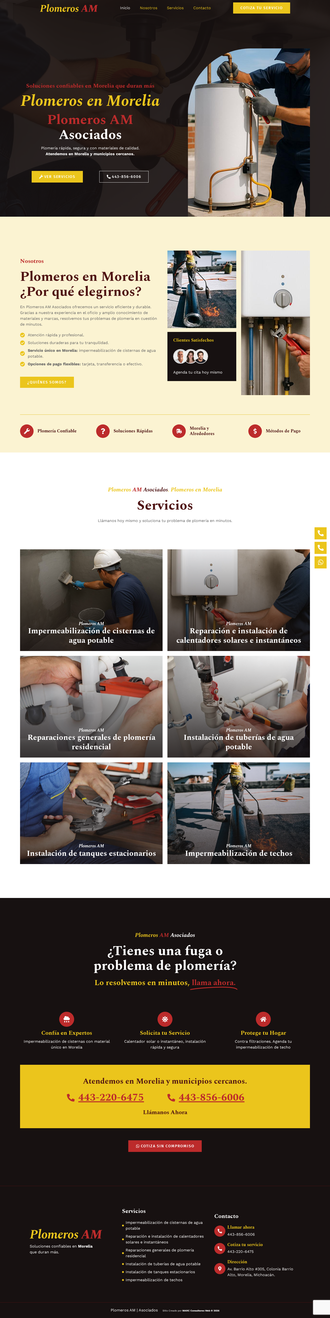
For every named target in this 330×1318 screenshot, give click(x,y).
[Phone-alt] (321, 548)
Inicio (125, 8)
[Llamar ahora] (219, 1231)
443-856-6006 (211, 1097)
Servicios (175, 8)
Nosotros (148, 8)
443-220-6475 (111, 1097)
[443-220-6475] (71, 1098)
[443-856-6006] (171, 1098)
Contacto (202, 8)
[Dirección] (219, 1268)
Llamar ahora (240, 1227)
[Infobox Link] (91, 636)
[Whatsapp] (321, 562)
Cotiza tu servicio (245, 1244)
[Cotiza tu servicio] (219, 1248)
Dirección (237, 1262)
